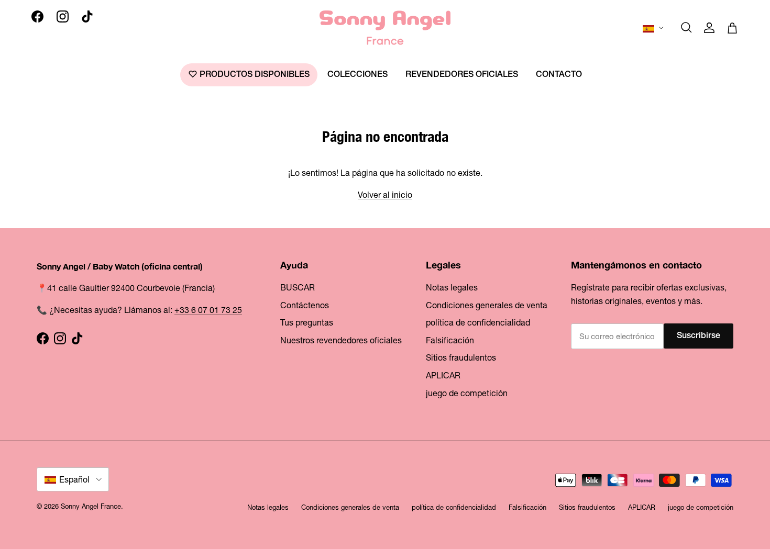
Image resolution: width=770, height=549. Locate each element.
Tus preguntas (306, 322)
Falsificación (450, 340)
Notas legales (452, 287)
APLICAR (443, 375)
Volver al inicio (385, 194)
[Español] (654, 28)
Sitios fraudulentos (461, 357)
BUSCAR (297, 287)
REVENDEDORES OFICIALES (461, 75)
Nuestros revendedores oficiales (341, 340)
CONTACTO (559, 75)
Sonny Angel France (91, 506)
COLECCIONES (357, 75)
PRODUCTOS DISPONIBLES (253, 75)
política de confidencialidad (478, 322)
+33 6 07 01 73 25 (208, 310)
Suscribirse (698, 336)
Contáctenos (304, 305)
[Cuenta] (709, 27)
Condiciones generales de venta (486, 305)
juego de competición (467, 393)
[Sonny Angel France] (385, 27)
